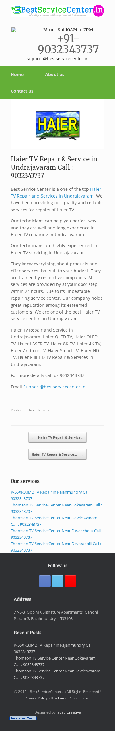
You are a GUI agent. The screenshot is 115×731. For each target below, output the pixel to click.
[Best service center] (57, 11)
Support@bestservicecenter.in (54, 387)
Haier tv (34, 409)
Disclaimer (60, 698)
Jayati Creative (68, 712)
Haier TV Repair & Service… (57, 437)
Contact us (22, 91)
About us (54, 74)
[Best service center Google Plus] (70, 581)
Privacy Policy (36, 698)
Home (17, 74)
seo (46, 409)
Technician (81, 698)
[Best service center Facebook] (45, 581)
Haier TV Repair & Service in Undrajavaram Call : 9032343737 (54, 167)
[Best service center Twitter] (57, 581)
